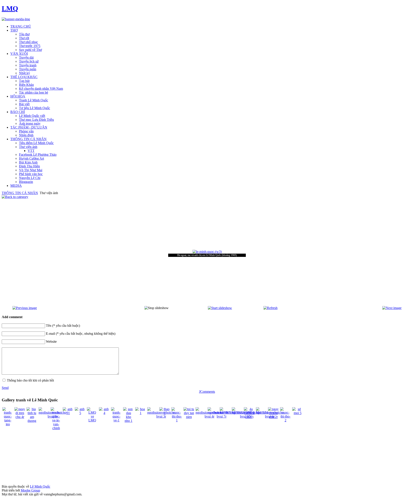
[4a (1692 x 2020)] (249, 417)
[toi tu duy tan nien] (188, 417)
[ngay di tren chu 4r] (19, 417)
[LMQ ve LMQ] (92, 420)
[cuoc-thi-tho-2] (285, 420)
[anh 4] (104, 413)
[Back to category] (15, 197)
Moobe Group (30, 490)
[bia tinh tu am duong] (32, 421)
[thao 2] (164, 413)
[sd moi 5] (297, 413)
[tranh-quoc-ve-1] (116, 420)
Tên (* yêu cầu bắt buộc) (63, 325)
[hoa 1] (140, 413)
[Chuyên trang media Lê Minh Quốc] (16, 19)
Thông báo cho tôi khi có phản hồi (30, 380)
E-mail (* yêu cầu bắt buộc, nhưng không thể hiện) (80, 333)
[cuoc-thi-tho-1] (176, 420)
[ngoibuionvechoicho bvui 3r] (161, 416)
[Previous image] (25, 308)
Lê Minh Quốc (40, 486)
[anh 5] (80, 413)
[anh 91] (68, 413)
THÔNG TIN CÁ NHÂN (20, 193)
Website (51, 341)
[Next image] (391, 308)
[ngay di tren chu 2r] (273, 417)
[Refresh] (270, 308)
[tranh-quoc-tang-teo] (7, 424)
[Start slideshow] (220, 308)
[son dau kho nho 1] (128, 421)
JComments (207, 391)
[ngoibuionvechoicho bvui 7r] (221, 416)
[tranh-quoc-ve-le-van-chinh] (56, 428)
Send (5, 388)
